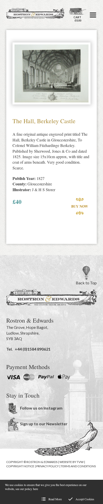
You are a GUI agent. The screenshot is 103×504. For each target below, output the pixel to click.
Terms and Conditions (78, 466)
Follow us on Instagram (41, 408)
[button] (93, 15)
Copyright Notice (20, 466)
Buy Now (79, 206)
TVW (80, 462)
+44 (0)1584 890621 (32, 349)
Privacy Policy (47, 466)
